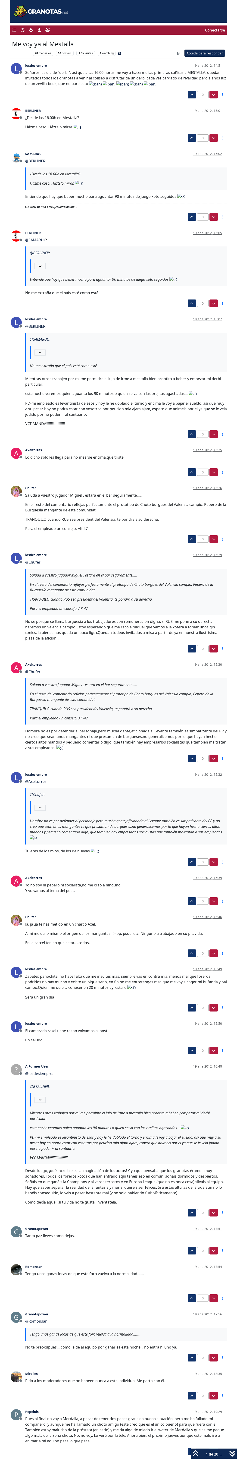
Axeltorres (33, 450)
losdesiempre (36, 65)
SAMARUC (33, 153)
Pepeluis (32, 1411)
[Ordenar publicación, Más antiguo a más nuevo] (179, 53)
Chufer (30, 488)
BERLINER (33, 110)
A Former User (37, 1066)
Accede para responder (205, 53)
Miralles (31, 1373)
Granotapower (36, 1228)
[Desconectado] (18, 113)
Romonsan (33, 1266)
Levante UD (21, 53)
